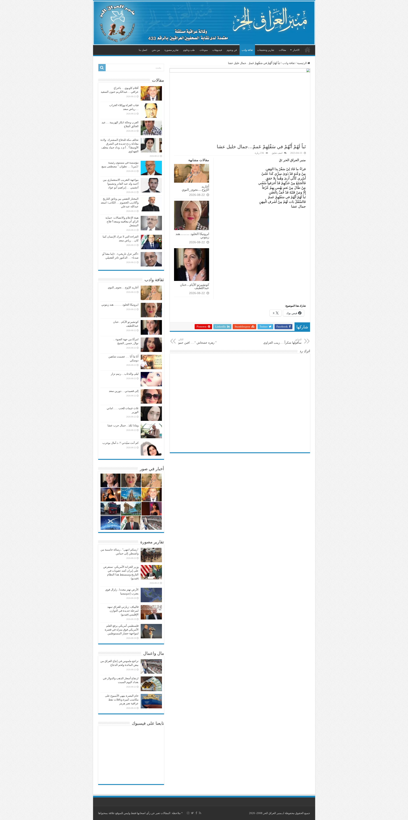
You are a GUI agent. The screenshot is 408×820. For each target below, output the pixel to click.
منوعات (204, 49)
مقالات (282, 49)
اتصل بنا (143, 49)
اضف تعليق (277, 153)
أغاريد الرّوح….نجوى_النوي (195, 188)
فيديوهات (217, 49)
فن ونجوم (232, 49)
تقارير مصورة (171, 49)
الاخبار (296, 49)
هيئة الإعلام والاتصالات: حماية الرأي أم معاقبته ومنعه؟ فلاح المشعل (122, 221)
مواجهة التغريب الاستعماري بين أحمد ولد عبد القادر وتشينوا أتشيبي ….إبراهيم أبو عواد (121, 183)
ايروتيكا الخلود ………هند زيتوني (192, 235)
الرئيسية (307, 49)
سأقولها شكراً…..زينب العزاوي (282, 341)
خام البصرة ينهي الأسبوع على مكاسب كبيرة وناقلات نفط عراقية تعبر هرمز (122, 699)
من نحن (156, 49)
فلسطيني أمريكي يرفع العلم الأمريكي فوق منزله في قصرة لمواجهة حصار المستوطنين (122, 629)
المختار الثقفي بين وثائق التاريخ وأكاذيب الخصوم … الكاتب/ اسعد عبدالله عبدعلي (120, 202)
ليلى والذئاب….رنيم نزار (125, 373)
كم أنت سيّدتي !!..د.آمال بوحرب (120, 442)
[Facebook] (196, 813)
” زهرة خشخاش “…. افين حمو (197, 341)
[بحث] (102, 67)
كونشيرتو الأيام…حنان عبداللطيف (194, 286)
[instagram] (188, 813)
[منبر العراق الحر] (204, 23)
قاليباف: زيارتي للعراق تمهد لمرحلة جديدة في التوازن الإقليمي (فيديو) (123, 610)
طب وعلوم (189, 49)
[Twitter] (192, 813)
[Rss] (200, 813)
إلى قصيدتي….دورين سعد (124, 391)
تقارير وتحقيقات (265, 49)
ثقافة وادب (247, 49)
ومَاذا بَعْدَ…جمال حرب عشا (123, 425)
